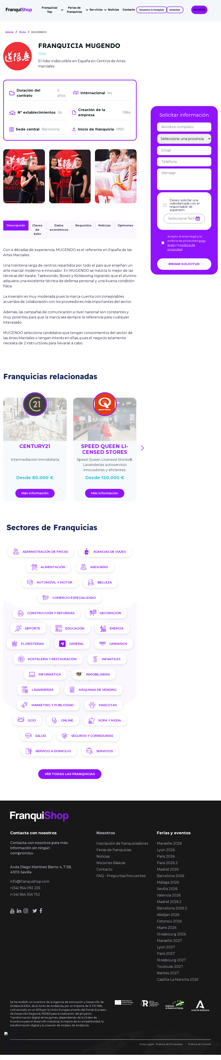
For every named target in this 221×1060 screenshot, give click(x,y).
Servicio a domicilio (53, 751)
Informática (50, 674)
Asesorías (99, 567)
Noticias (113, 9)
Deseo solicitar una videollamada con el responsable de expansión (184, 205)
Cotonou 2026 (169, 921)
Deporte (32, 628)
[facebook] (40, 911)
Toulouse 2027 (170, 967)
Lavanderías (43, 690)
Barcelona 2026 (170, 876)
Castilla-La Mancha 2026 (177, 979)
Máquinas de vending (98, 690)
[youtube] (12, 911)
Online (67, 720)
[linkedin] (19, 911)
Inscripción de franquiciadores (122, 843)
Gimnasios (118, 644)
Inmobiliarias (98, 674)
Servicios (96, 9)
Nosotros (105, 833)
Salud (40, 736)
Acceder (199, 9)
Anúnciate (174, 9)
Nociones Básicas (110, 863)
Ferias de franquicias (74, 10)
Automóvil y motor (54, 582)
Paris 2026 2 (167, 863)
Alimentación (53, 567)
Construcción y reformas (50, 613)
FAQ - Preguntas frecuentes (120, 876)
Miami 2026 (166, 928)
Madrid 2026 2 (169, 902)
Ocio (32, 720)
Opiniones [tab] (125, 225)
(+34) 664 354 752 (25, 894)
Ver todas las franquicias (70, 774)
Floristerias (32, 644)
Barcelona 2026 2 (172, 908)
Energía (116, 628)
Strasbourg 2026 (171, 934)
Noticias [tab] (104, 225)
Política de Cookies (199, 1044)
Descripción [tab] (16, 225)
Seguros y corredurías (92, 736)
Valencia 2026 (169, 895)
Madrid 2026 (167, 869)
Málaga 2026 (168, 882)
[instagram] (26, 911)
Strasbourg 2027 (171, 960)
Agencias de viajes (109, 552)
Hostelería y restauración (52, 659)
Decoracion (110, 613)
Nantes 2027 (168, 973)
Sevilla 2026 (167, 889)
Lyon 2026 (166, 850)
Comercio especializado (74, 598)
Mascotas (108, 705)
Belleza (105, 582)
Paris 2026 (166, 856)
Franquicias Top (49, 10)
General (76, 644)
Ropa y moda (109, 720)
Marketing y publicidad (53, 705)
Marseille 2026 (169, 843)
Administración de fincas (45, 552)
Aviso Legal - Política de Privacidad (161, 1044)
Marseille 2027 (169, 941)
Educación (74, 628)
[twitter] (34, 911)
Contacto (129, 9)
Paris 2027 (166, 954)
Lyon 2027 (166, 947)
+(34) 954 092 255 (25, 888)
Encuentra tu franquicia (151, 9)
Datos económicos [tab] (59, 227)
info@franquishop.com (29, 881)
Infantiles (111, 659)
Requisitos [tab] (83, 225)
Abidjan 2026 (168, 915)
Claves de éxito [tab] (37, 229)
